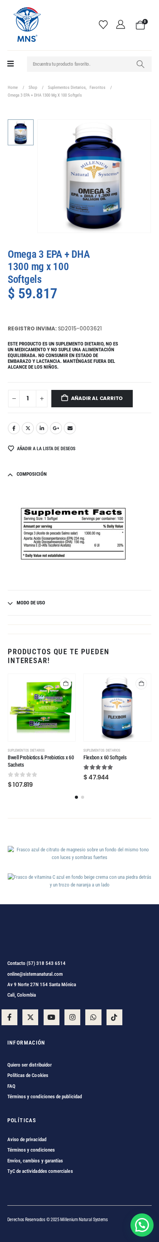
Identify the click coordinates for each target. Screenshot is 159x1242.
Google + (56, 428)
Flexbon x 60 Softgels (105, 757)
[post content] (41, 707)
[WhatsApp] (93, 1017)
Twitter (28, 428)
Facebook (14, 428)
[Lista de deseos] (105, 25)
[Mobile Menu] (10, 64)
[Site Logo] (26, 25)
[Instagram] (72, 1017)
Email (70, 428)
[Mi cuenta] (122, 25)
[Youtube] (51, 1017)
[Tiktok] (114, 1017)
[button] (76, 797)
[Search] (140, 64)
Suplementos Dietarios (26, 750)
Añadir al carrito (97, 398)
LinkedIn (42, 428)
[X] (30, 1017)
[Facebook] (9, 1017)
